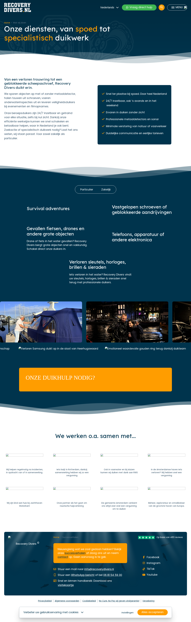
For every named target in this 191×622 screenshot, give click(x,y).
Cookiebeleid (89, 600)
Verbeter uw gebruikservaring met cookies (50, 612)
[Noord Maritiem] (71, 498)
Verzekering (148, 600)
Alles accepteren (152, 612)
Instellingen (128, 612)
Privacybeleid (45, 600)
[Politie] (24, 465)
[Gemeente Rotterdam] (71, 465)
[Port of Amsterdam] (166, 465)
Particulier (86, 189)
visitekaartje (66, 585)
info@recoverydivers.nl (99, 569)
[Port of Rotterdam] (166, 498)
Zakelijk (106, 189)
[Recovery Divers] (17, 7)
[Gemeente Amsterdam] (119, 498)
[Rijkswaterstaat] (119, 465)
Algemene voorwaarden (67, 600)
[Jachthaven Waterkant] (24, 498)
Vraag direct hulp (141, 7)
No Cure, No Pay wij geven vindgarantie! (119, 600)
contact (63, 557)
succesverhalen (75, 553)
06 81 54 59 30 (112, 575)
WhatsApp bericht (82, 575)
